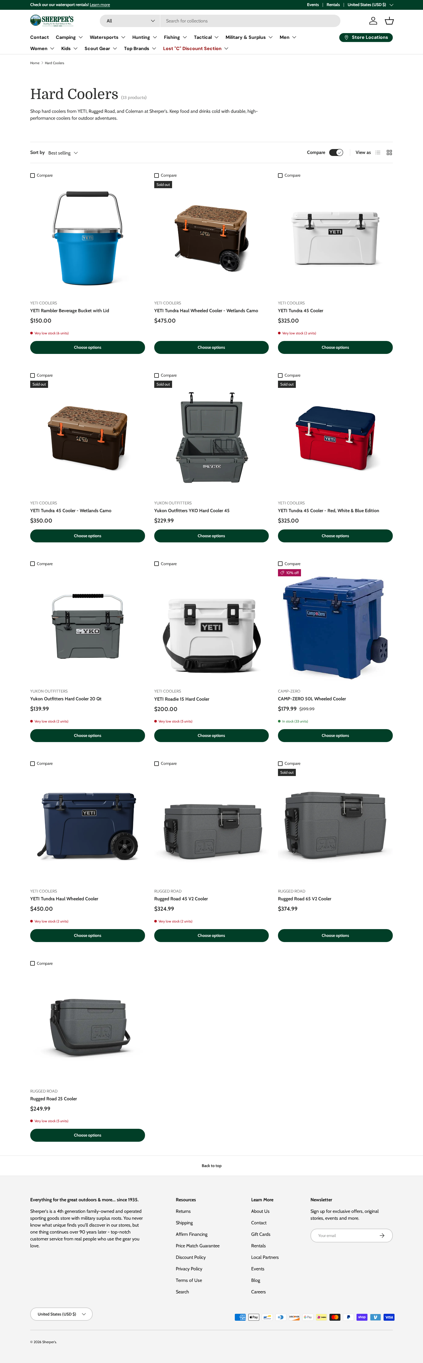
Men (284, 37)
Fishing (172, 37)
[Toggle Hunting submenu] (154, 37)
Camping (66, 37)
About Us (260, 1211)
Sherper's (49, 1342)
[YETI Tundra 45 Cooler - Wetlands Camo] (87, 438)
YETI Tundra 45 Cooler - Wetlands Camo (70, 510)
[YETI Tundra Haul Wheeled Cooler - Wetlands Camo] (211, 238)
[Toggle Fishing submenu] (184, 37)
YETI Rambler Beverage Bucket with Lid (69, 310)
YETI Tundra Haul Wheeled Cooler (64, 898)
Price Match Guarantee (198, 1245)
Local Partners (265, 1257)
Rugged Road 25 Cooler (53, 1098)
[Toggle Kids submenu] (75, 48)
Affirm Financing (191, 1234)
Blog (255, 1280)
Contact (39, 37)
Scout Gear (97, 48)
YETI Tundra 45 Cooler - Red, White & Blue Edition (328, 510)
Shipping (184, 1222)
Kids (66, 48)
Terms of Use (189, 1280)
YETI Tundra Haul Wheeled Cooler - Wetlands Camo (206, 310)
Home (34, 63)
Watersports (104, 37)
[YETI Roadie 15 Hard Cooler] (211, 626)
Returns (183, 1211)
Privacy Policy (189, 1269)
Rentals (333, 4)
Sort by (37, 152)
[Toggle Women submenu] (52, 48)
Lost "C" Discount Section (192, 48)
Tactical (203, 37)
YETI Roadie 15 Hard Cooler (181, 699)
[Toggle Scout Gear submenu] (114, 48)
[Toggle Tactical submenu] (216, 37)
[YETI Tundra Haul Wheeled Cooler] (87, 826)
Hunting (141, 37)
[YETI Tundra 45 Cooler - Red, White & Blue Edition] (335, 438)
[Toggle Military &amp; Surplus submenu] (270, 37)
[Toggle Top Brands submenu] (153, 48)
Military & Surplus (246, 37)
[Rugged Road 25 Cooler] (87, 1026)
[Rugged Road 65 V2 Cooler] (335, 826)
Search (182, 1292)
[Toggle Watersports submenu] (123, 37)
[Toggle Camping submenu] (80, 37)
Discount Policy (191, 1257)
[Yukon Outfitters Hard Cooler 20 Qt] (87, 626)
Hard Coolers (54, 63)
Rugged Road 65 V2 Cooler (304, 898)
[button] (389, 20)
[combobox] (220, 21)
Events (313, 4)
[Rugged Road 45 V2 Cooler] (211, 826)
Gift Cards (260, 1234)
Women (38, 48)
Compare (316, 152)
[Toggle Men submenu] (294, 37)
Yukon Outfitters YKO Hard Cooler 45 (192, 510)
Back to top (212, 1165)
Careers (258, 1292)
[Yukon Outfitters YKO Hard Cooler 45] (211, 438)
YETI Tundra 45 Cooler (300, 310)
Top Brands (136, 48)
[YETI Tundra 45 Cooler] (335, 238)
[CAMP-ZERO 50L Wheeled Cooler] (335, 626)
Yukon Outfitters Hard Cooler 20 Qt (66, 698)
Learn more (100, 4)
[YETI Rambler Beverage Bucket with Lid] (87, 238)
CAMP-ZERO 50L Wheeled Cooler (312, 698)
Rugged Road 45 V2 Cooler (181, 898)
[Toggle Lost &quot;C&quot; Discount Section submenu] (226, 48)
